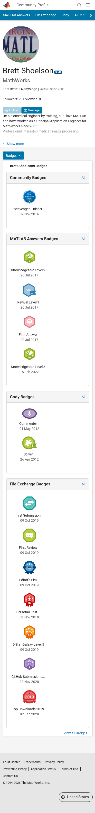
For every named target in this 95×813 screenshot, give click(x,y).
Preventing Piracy (15, 769)
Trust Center (11, 762)
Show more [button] (15, 144)
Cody (65, 15)
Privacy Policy (54, 762)
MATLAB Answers (16, 15)
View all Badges (75, 733)
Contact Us (10, 776)
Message (33, 110)
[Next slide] (86, 15)
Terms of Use (69, 769)
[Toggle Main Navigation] (88, 5)
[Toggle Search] (79, 5)
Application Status (43, 769)
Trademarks (32, 762)
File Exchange (45, 15)
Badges (12, 156)
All (83, 178)
